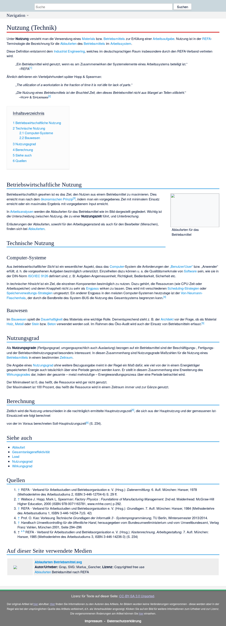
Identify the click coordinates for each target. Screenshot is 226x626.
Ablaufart (18, 447)
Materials (88, 38)
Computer (117, 266)
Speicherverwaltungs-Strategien (30, 292)
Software (190, 271)
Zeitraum (66, 357)
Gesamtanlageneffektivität (31, 451)
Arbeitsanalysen (21, 211)
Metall (19, 323)
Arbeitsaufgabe (163, 38)
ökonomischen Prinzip (57, 199)
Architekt (167, 319)
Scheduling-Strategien (183, 288)
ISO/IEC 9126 (38, 275)
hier (35, 604)
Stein (35, 323)
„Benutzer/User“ (181, 266)
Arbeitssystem (120, 43)
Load (15, 456)
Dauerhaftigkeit (51, 319)
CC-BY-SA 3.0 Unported (136, 596)
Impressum (93, 620)
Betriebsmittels (114, 38)
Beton (51, 323)
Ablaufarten (68, 43)
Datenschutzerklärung (124, 620)
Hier (52, 604)
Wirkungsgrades (18, 374)
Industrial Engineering (69, 51)
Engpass (92, 288)
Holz (10, 323)
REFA (206, 38)
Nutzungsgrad (43, 365)
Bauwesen (18, 319)
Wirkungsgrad (22, 466)
